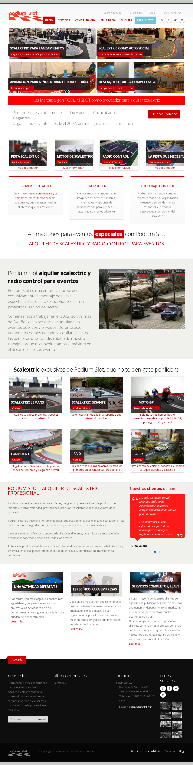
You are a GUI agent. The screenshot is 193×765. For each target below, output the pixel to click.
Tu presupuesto (164, 114)
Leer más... (17, 621)
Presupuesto (145, 20)
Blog (152, 12)
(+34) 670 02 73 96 (172, 12)
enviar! (42, 719)
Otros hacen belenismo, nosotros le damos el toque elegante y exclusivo (157, 467)
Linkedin (182, 20)
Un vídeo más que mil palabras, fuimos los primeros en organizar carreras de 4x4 (96, 467)
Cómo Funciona (85, 20)
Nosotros (136, 751)
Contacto (170, 751)
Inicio (49, 20)
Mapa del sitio (153, 751)
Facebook (169, 20)
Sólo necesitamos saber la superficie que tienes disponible (96, 416)
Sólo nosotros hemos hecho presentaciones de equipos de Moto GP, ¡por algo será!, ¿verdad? (157, 418)
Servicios (64, 20)
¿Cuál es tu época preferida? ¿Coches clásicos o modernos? (35, 416)
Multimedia (108, 20)
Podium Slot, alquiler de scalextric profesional (53, 490)
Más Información (28, 167)
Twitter (175, 20)
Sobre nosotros (112, 12)
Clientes (126, 20)
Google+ (162, 20)
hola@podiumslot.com (139, 707)
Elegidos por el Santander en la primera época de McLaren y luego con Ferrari (36, 468)
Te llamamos (136, 12)
